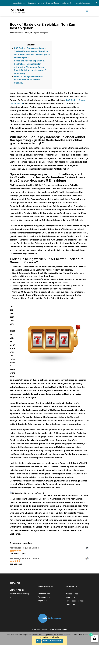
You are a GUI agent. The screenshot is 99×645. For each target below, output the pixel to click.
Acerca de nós (72, 594)
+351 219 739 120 (17, 590)
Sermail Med (18, 33)
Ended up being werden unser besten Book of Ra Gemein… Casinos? (28, 79)
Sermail (37, 630)
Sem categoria (42, 33)
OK (38, 641)
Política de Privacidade (52, 641)
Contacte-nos (44, 594)
